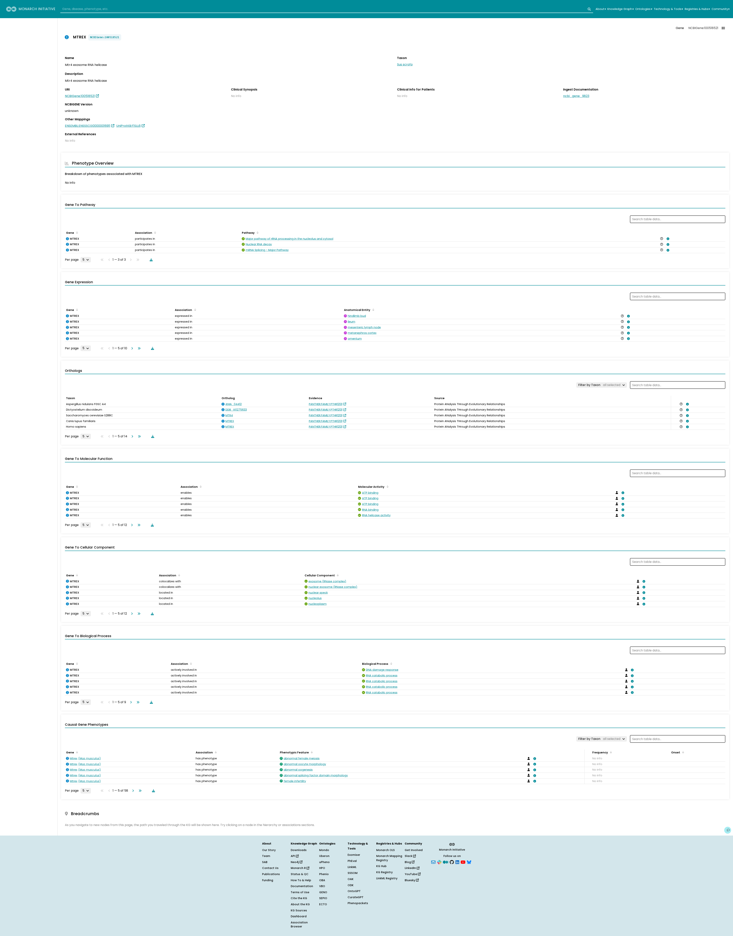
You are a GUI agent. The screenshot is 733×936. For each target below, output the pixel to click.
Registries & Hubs (697, 9)
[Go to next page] (131, 348)
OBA (322, 880)
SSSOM (353, 873)
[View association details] (667, 239)
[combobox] (326, 9)
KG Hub (381, 866)
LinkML (352, 867)
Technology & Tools (668, 9)
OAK (351, 879)
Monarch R (299, 868)
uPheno (324, 862)
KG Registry (384, 872)
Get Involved (414, 850)
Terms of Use (300, 892)
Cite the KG (299, 898)
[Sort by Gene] (76, 232)
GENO (323, 892)
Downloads (299, 850)
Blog (408, 862)
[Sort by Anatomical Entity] (372, 309)
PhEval (352, 861)
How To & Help (301, 880)
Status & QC (299, 874)
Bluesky (410, 880)
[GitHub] (452, 862)
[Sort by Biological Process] (390, 663)
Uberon (324, 856)
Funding (267, 880)
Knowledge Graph (620, 9)
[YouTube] (463, 862)
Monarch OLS (385, 850)
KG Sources (299, 910)
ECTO (323, 904)
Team (266, 856)
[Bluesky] (469, 862)
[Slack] (439, 862)
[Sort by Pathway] (257, 232)
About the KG (300, 904)
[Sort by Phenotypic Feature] (311, 752)
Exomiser (354, 855)
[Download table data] (150, 260)
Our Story (269, 850)
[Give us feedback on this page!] (727, 830)
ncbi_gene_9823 (576, 96)
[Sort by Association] (154, 232)
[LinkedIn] (457, 862)
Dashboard (299, 916)
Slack (409, 856)
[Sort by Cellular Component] (337, 575)
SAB (264, 862)
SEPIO (323, 898)
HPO (322, 868)
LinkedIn (411, 868)
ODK (351, 885)
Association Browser (299, 925)
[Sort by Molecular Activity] (386, 486)
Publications (271, 874)
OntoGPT (354, 891)
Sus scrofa (405, 64)
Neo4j (295, 862)
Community (721, 9)
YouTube (411, 874)
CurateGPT (355, 897)
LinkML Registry (386, 878)
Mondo (324, 850)
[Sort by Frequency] (610, 752)
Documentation (302, 886)
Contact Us (270, 868)
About (601, 9)
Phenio (324, 874)
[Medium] (445, 862)
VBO (322, 886)
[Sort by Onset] (682, 752)
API (293, 856)
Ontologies (643, 9)
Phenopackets (358, 903)
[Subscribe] (433, 862)
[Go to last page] (138, 348)
